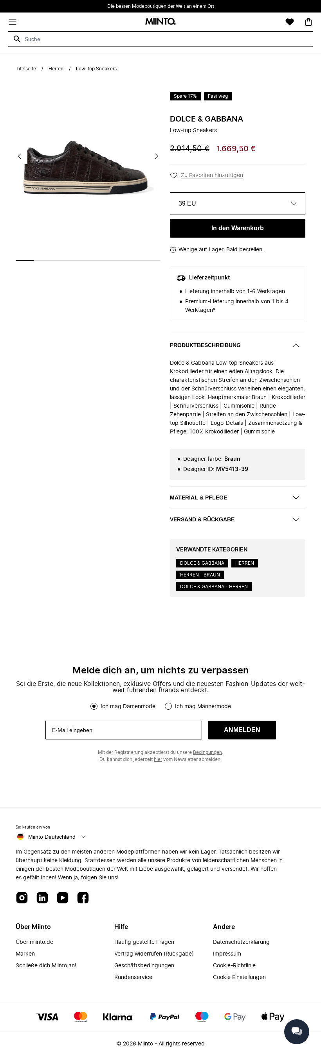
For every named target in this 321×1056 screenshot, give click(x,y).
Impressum (227, 954)
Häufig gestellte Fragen (144, 942)
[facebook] (83, 898)
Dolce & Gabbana (206, 119)
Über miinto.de (34, 942)
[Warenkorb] (308, 22)
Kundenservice (133, 977)
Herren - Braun (200, 575)
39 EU (187, 203)
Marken (25, 954)
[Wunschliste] (289, 22)
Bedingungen (207, 752)
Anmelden (242, 730)
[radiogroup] (160, 706)
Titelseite (26, 68)
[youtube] (62, 898)
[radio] (93, 706)
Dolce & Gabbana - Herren (214, 586)
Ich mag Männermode (203, 706)
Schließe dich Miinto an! (46, 965)
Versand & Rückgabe (202, 519)
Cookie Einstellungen (239, 977)
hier (158, 759)
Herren (56, 68)
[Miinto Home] (160, 22)
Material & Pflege (198, 497)
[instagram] (22, 898)
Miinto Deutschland (52, 837)
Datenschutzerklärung (241, 942)
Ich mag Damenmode (128, 706)
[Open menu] (12, 22)
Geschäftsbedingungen (144, 965)
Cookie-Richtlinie (234, 965)
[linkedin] (42, 898)
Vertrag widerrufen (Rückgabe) (154, 954)
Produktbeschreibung (205, 345)
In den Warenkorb (237, 228)
